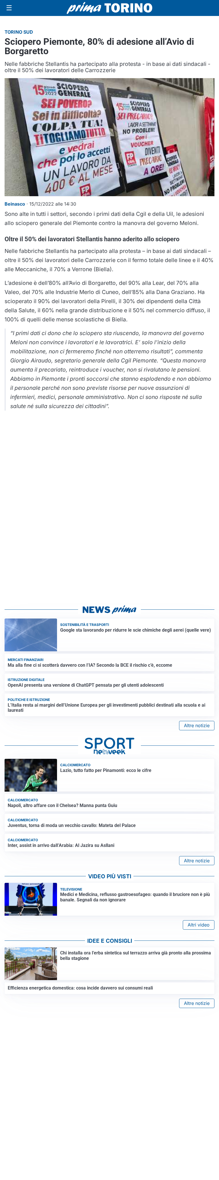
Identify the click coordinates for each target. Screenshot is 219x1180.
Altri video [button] (199, 925)
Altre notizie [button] (197, 725)
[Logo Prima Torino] (109, 8)
